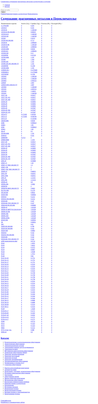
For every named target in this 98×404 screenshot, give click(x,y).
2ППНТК (4, 186)
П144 (2, 252)
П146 (2, 256)
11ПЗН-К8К (5, 68)
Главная (7, 5)
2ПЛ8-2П (4, 150)
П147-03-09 (5, 275)
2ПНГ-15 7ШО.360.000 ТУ (10, 165)
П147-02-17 (5, 271)
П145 (2, 254)
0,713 (32, 40)
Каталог (7, 6)
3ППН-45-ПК (5, 211)
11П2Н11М (4, 53)
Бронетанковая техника (12, 394)
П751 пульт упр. (6, 330)
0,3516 (33, 264)
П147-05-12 (5, 296)
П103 (2, 245)
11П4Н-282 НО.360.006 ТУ (10, 64)
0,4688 (33, 300)
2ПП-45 (3, 178)
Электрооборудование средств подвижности (19, 347)
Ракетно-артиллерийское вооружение (17, 368)
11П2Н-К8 (4, 47)
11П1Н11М (4, 36)
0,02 (32, 224)
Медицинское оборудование (14, 380)
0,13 (32, 53)
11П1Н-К (4, 30)
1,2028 (33, 309)
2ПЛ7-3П (4, 142)
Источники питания (11, 387)
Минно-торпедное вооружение (15, 378)
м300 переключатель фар (9, 241)
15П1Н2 (3, 91)
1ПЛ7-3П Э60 (5, 99)
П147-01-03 (5, 258)
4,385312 (33, 80)
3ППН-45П (4, 216)
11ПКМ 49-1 (5, 70)
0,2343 (33, 313)
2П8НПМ (4, 137)
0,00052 (33, 222)
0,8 (32, 182)
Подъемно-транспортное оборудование (17, 373)
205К (2, 127)
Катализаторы (9, 385)
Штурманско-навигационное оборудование (19, 351)
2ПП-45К (4, 180)
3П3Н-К (3, 197)
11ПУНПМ (4, 74)
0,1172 (33, 311)
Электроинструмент (11, 349)
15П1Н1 (3, 89)
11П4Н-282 (4, 61)
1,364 (32, 59)
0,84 (32, 256)
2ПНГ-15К (4, 167)
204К (2, 123)
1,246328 (33, 76)
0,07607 (33, 108)
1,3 (32, 165)
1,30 (32, 163)
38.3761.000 (5, 190)
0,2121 (33, 328)
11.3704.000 (5, 26)
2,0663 (33, 188)
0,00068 (33, 205)
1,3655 (33, 243)
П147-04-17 (5, 287)
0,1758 (33, 273)
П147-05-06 (5, 292)
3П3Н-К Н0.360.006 (7, 199)
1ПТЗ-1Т (4, 116)
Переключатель (33, 14)
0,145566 (33, 118)
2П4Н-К (3, 135)
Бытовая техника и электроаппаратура (17, 392)
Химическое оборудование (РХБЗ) (16, 352)
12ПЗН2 (3, 87)
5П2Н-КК (4, 237)
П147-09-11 (4, 306)
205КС (3, 129)
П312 (2, 323)
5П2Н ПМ (4, 230)
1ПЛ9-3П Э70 (5, 112)
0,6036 (33, 49)
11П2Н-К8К (5, 49)
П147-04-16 (5, 285)
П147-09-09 (5, 304)
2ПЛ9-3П (4, 154)
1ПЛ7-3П (4, 95)
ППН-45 (4, 332)
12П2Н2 (3, 76)
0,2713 (23, 137)
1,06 (32, 125)
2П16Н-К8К (5, 133)
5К (2, 222)
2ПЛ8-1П (4, 148)
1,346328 (33, 30)
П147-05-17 (5, 298)
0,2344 (33, 292)
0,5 (32, 131)
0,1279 (33, 190)
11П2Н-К (4, 42)
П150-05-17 (5, 311)
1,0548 (33, 252)
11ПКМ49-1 (5, 72)
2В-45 (3, 131)
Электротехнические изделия (14, 345)
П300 (2, 321)
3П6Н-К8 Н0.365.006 (8, 205)
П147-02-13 (5, 266)
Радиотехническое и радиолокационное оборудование (22, 342)
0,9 (32, 332)
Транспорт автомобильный (13, 359)
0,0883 (33, 230)
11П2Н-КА (4, 51)
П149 (2, 309)
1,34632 (33, 91)
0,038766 (33, 116)
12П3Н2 (3, 78)
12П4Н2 (3, 80)
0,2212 (33, 197)
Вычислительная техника (13, 390)
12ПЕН (3, 83)
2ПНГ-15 (4, 163)
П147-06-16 (5, 302)
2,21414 (33, 180)
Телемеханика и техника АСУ (14, 363)
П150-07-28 (5, 315)
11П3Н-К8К (5, 57)
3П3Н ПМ (4, 195)
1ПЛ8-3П (4, 106)
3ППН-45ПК (5, 218)
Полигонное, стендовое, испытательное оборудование (22, 371)
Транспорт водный (11, 358)
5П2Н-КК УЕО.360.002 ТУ (10, 239)
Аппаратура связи (10, 369)
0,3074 (33, 38)
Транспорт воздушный (12, 356)
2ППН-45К (4, 184)
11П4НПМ (4, 66)
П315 (2, 326)
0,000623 (33, 123)
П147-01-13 (5, 260)
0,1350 (33, 66)
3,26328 (33, 207)
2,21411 (33, 178)
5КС (2, 224)
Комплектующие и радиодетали (16, 14)
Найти (3, 12)
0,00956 (33, 195)
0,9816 (33, 192)
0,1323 (33, 323)
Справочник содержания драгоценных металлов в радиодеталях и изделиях (25, 1)
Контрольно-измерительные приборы (17, 382)
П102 (2, 243)
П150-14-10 (5, 317)
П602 (2, 328)
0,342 (32, 228)
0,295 (32, 26)
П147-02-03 (5, 264)
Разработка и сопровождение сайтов (13, 402)
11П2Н (3, 38)
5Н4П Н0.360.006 (7, 226)
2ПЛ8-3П (4, 152)
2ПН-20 (3, 161)
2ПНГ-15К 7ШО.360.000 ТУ (10, 169)
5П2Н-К (3, 233)
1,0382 (33, 184)
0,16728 (33, 55)
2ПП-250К (4, 176)
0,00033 (33, 32)
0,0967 (33, 249)
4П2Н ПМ (4, 220)
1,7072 (33, 254)
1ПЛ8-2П (4, 104)
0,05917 (33, 95)
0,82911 (33, 173)
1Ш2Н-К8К (5, 121)
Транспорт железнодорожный (14, 354)
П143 (2, 249)
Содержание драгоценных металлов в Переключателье (38, 18)
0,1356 (33, 74)
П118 (2, 247)
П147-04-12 (5, 283)
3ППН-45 (4, 207)
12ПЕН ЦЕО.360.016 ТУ (9, 85)
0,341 (32, 28)
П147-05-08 (5, 294)
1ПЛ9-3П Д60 (5, 110)
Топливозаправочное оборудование (16, 361)
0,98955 (33, 171)
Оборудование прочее (12, 376)
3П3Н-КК (4, 201)
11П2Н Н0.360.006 (7, 40)
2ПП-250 (4, 173)
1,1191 (33, 140)
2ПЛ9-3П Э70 (5, 159)
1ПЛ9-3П (4, 108)
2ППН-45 (4, 182)
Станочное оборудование (13, 364)
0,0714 (33, 241)
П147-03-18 (5, 279)
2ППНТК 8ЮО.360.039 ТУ (10, 188)
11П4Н (3, 59)
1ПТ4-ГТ (4, 114)
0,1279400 (34, 70)
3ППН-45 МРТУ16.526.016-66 (11, 209)
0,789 (32, 226)
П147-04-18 (5, 290)
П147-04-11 (4, 281)
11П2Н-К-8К (5, 45)
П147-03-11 (4, 277)
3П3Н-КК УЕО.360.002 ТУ (10, 203)
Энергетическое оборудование (14, 344)
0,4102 (33, 315)
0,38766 (33, 114)
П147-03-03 (5, 273)
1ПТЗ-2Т (4, 118)
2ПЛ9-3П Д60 (5, 156)
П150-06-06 (5, 313)
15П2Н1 (3, 93)
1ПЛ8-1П (4, 102)
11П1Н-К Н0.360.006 (8, 32)
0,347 (32, 201)
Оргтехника (8, 375)
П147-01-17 (5, 262)
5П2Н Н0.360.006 (7, 228)
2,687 (32, 83)
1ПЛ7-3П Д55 (5, 97)
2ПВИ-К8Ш (5, 140)
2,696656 (33, 42)
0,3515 (33, 247)
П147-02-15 (5, 268)
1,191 (32, 57)
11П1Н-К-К (5, 34)
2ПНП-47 (4, 171)
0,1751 (33, 258)
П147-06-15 (5, 300)
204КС (3, 125)
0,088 (32, 330)
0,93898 (33, 161)
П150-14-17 (5, 319)
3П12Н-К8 (4, 192)
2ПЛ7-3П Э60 (5, 146)
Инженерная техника (11, 388)
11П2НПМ (4, 55)
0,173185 (24, 114)
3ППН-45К (4, 214)
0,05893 (33, 102)
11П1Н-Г (4, 28)
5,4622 (33, 245)
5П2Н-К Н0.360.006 (7, 235)
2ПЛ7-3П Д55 (5, 144)
